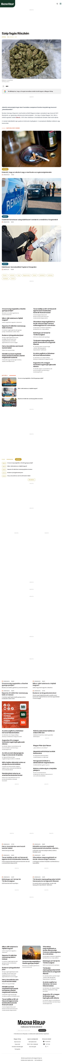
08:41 (4, 463)
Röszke (5, 275)
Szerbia (34, 275)
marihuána (12, 275)
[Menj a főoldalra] (7, 4)
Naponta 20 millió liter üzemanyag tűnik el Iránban (30, 398)
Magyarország (26, 275)
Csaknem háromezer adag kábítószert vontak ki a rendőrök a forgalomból (30, 220)
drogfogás (5, 278)
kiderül (18, 117)
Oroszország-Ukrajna (11, 384)
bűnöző (13, 278)
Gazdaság (7, 404)
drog (19, 275)
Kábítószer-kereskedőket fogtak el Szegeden (19, 267)
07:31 (4, 472)
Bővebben (31, 479)
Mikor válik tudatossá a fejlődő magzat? (28, 388)
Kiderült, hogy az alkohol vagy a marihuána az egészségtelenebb (27, 172)
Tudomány (7, 394)
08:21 (4, 466)
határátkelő (41, 275)
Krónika (5, 169)
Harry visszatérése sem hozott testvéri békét (18, 475)
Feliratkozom (42, 1030)
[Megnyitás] (60, 3)
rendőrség (50, 275)
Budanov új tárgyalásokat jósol (15, 472)
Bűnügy (5, 216)
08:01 (4, 469)
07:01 (4, 476)
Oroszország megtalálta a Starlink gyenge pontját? (30, 378)
